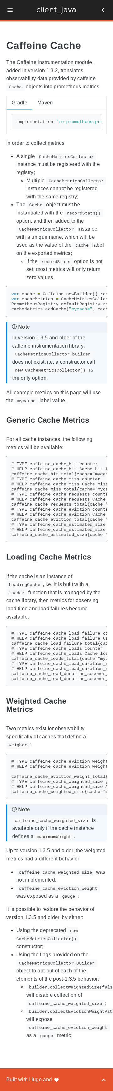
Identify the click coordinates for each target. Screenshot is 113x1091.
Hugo (35, 1079)
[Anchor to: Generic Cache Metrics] (96, 420)
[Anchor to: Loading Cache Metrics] (98, 557)
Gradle (19, 102)
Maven (45, 102)
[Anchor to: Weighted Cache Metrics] (102, 705)
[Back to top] (103, 1079)
